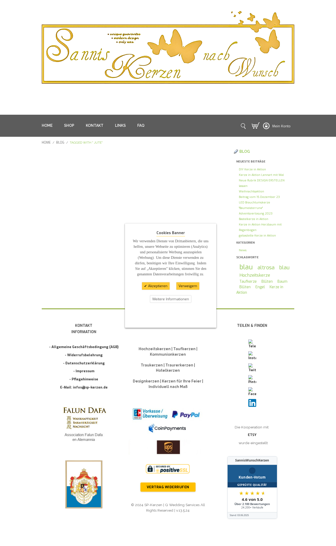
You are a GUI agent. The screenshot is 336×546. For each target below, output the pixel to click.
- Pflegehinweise (83, 379)
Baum (282, 281)
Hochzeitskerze (254, 275)
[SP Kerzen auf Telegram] (252, 344)
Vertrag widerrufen (168, 487)
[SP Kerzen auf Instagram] (252, 356)
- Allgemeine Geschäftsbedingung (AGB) (84, 347)
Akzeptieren (157, 286)
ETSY (252, 435)
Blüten (267, 281)
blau (246, 267)
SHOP (69, 125)
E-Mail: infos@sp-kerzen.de (84, 387)
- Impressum (83, 371)
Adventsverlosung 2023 (255, 214)
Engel (260, 287)
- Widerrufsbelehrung (84, 355)
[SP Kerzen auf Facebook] (252, 392)
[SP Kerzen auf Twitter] (252, 368)
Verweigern (187, 286)
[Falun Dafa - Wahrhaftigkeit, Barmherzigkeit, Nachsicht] (83, 425)
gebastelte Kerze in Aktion (257, 236)
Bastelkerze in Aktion (253, 219)
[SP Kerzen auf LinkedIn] (252, 403)
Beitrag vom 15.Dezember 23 (259, 197)
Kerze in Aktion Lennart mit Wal (261, 175)
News (242, 250)
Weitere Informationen (170, 299)
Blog (60, 142)
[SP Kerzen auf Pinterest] (252, 380)
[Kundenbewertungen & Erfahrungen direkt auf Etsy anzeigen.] (252, 487)
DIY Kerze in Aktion (252, 169)
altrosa (266, 267)
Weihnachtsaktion (251, 191)
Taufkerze (248, 281)
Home (46, 142)
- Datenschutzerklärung (84, 363)
